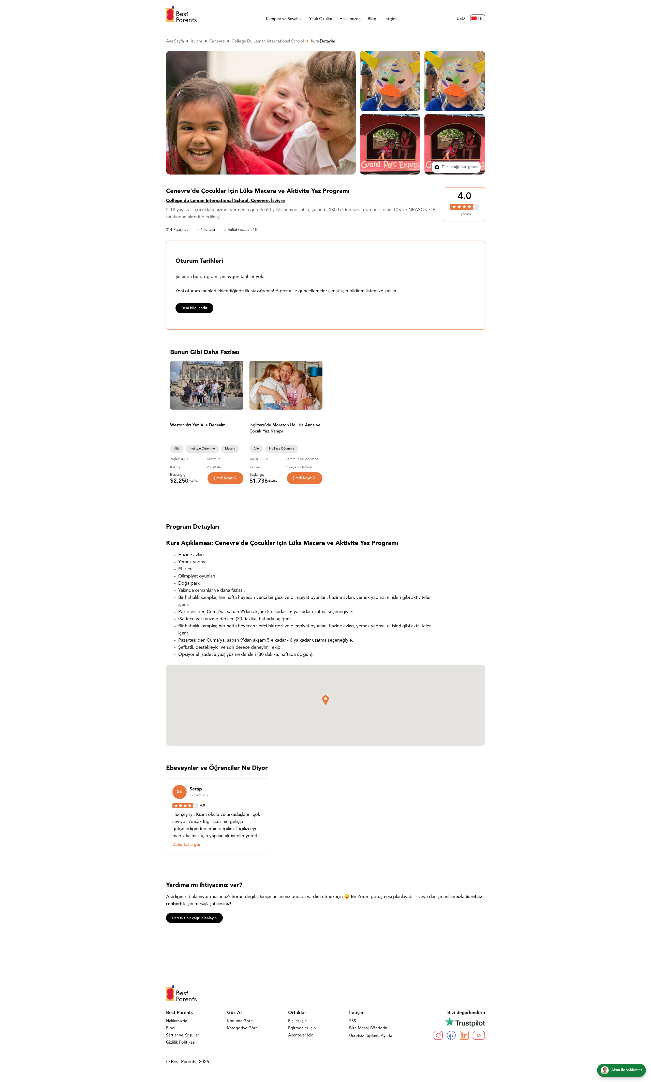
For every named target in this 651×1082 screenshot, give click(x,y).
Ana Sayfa (175, 41)
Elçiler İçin (297, 1021)
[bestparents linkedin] (464, 1035)
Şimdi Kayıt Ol (225, 478)
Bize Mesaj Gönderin (368, 1028)
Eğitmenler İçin (302, 1028)
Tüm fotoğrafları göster (460, 167)
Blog (372, 19)
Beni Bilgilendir (194, 308)
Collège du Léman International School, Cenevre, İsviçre (225, 201)
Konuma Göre (240, 1021)
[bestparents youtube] (479, 1035)
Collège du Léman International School (268, 41)
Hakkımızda (350, 19)
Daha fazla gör (186, 845)
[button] (325, 700)
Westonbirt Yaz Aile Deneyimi (198, 425)
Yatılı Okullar (320, 19)
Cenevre (217, 41)
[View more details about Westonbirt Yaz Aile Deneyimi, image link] (206, 385)
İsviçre (196, 41)
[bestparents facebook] (451, 1035)
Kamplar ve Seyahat (284, 19)
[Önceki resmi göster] (176, 385)
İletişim (390, 19)
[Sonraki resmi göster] (237, 385)
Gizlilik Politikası (180, 1043)
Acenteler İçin (301, 1035)
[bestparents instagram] (438, 1035)
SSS (352, 1021)
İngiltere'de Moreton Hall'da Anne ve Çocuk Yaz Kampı (284, 428)
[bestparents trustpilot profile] (459, 1022)
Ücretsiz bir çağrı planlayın (194, 918)
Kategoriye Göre (242, 1028)
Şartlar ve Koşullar (182, 1035)
